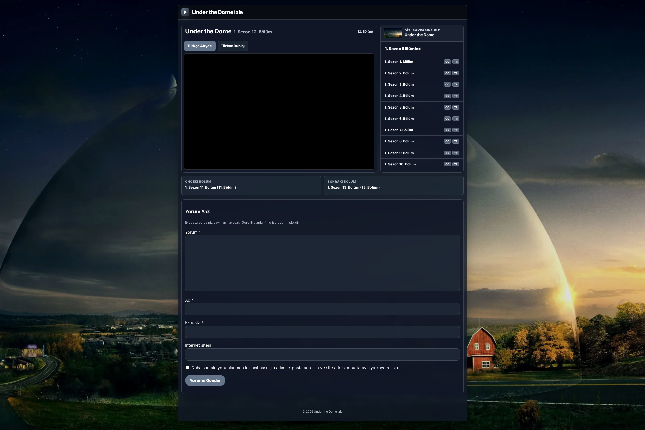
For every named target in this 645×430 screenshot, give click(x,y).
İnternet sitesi (198, 345)
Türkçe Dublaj (233, 46)
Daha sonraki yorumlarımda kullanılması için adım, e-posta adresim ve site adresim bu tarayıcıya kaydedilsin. (295, 367)
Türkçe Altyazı (199, 46)
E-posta (194, 322)
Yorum (193, 232)
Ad (189, 300)
